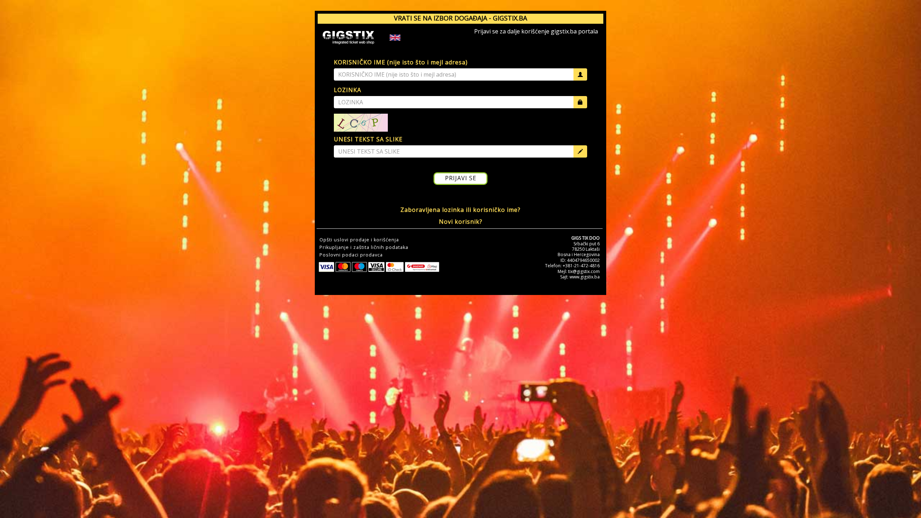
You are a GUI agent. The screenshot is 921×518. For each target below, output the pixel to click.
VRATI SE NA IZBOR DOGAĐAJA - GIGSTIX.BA (460, 18)
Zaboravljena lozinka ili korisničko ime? (460, 210)
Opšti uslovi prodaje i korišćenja (359, 240)
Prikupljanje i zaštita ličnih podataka (363, 247)
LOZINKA (347, 90)
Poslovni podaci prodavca (351, 255)
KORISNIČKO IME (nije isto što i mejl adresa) (401, 62)
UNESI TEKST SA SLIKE (368, 139)
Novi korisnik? (460, 222)
